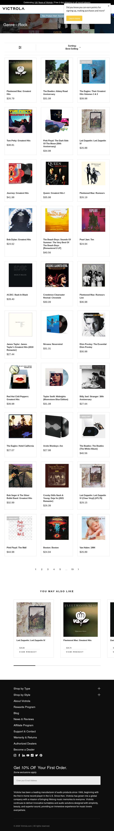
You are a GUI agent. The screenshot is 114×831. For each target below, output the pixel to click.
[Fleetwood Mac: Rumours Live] (93, 275)
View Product (28, 652)
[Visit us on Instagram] (15, 756)
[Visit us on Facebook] (19, 756)
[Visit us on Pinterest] (41, 756)
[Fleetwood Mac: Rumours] (93, 173)
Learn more (74, 18)
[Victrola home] (13, 9)
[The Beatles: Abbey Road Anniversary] (57, 72)
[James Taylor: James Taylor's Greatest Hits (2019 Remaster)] (20, 324)
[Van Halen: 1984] (93, 528)
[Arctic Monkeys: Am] (57, 426)
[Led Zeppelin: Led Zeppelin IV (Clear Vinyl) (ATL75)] (93, 475)
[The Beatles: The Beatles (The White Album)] (93, 426)
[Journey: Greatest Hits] (20, 173)
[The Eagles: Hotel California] (20, 426)
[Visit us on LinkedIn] (23, 756)
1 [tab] (24, 665)
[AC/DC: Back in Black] (20, 275)
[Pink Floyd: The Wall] (20, 528)
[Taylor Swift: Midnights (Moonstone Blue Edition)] (57, 377)
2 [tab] (46, 665)
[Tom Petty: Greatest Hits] (20, 121)
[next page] (78, 569)
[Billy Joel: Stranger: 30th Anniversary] (93, 377)
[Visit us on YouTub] (28, 756)
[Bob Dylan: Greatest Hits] (20, 220)
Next (57, 662)
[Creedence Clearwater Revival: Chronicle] (57, 275)
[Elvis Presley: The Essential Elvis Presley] (93, 324)
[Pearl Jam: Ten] (93, 220)
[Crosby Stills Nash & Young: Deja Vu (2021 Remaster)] (57, 475)
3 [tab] (68, 665)
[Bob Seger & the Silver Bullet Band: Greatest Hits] (20, 475)
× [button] (108, 6)
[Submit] (98, 780)
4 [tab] (89, 665)
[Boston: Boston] (57, 528)
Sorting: (71, 47)
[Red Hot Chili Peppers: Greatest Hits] (20, 377)
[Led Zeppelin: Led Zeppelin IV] (93, 121)
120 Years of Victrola (43, 2)
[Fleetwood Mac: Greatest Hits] (20, 72)
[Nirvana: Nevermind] (57, 324)
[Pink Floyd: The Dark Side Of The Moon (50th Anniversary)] (57, 121)
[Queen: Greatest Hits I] (57, 173)
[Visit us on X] (36, 756)
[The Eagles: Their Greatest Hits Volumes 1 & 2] (93, 72)
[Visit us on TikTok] (32, 756)
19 (72, 569)
